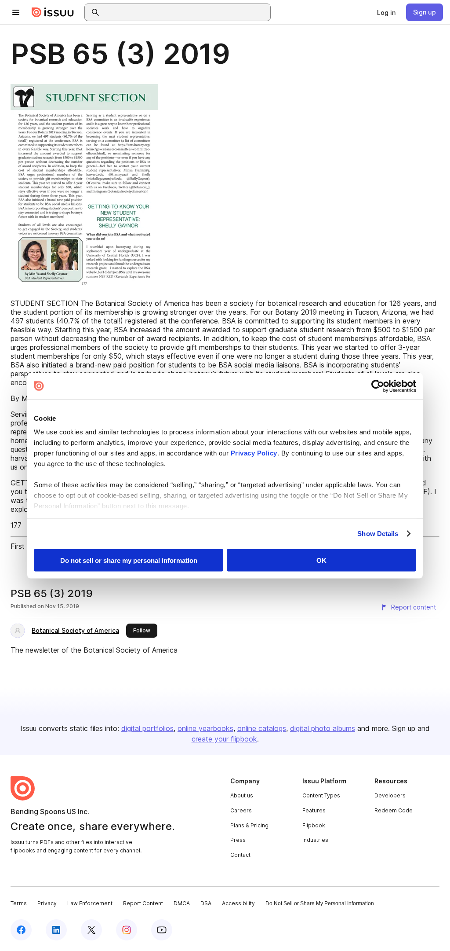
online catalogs (261, 728)
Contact (240, 855)
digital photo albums (322, 728)
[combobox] (185, 12)
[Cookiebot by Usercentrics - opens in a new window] (377, 386)
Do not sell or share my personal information (128, 560)
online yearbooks (205, 728)
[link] (386, 12)
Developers (390, 795)
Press (238, 840)
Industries (315, 840)
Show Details (377, 533)
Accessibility (238, 903)
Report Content (143, 903)
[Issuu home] (52, 12)
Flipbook (313, 825)
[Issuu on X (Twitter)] (91, 929)
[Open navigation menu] (16, 12)
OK (321, 560)
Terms (19, 903)
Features (314, 810)
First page (27, 546)
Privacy (47, 903)
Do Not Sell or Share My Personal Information (319, 903)
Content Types (321, 795)
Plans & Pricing (249, 825)
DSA (205, 903)
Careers (241, 810)
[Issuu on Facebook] (21, 929)
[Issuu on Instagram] (126, 929)
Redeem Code (393, 810)
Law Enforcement (89, 903)
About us (241, 795)
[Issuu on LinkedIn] (56, 929)
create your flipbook (224, 738)
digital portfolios (147, 728)
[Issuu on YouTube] (161, 929)
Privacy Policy (254, 453)
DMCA (182, 903)
